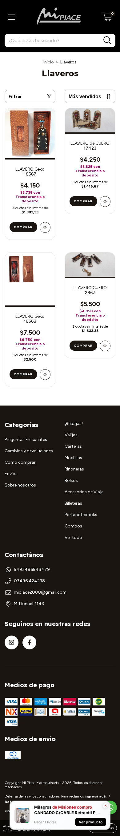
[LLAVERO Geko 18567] (45, 227)
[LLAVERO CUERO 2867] (105, 346)
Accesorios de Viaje (84, 492)
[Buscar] (107, 40)
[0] (107, 18)
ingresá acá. (95, 796)
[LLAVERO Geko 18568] (45, 374)
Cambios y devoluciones (29, 451)
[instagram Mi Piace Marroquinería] (11, 642)
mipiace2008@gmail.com (40, 592)
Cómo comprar (20, 462)
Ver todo (73, 537)
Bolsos (71, 480)
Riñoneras (74, 469)
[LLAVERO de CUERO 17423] (105, 201)
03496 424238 (29, 581)
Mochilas (73, 457)
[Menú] (11, 17)
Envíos (11, 473)
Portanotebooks (81, 514)
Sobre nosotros (20, 485)
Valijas (71, 435)
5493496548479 (32, 569)
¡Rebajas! (74, 423)
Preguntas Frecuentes (26, 439)
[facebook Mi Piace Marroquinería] (29, 642)
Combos (73, 526)
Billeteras (73, 503)
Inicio (48, 62)
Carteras (73, 446)
